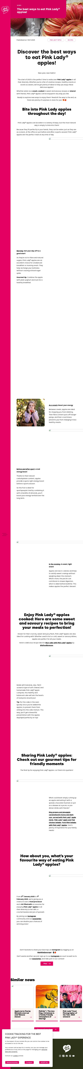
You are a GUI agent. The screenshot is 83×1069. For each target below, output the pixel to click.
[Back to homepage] (5, 10)
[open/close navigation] (5, 534)
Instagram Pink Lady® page (60, 1055)
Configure (29, 1062)
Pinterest (70, 1055)
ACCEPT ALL (44, 1062)
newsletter (36, 919)
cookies (15, 1055)
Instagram (32, 916)
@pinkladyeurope (44, 952)
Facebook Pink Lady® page (66, 1055)
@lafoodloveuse (46, 645)
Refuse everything (12, 1062)
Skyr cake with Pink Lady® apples (58, 643)
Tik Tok (63, 1055)
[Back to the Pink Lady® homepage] (67, 1048)
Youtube (73, 1055)
